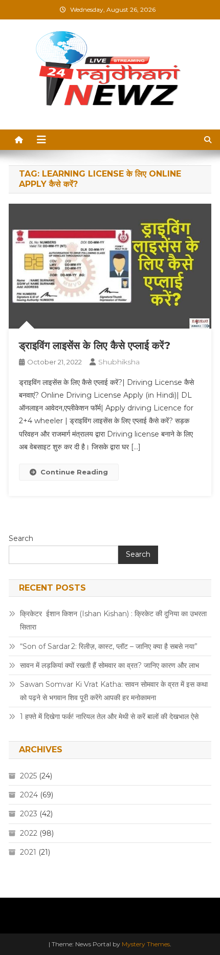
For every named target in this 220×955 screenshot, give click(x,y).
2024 (29, 794)
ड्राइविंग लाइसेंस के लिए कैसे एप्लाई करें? (94, 345)
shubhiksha (119, 361)
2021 (28, 852)
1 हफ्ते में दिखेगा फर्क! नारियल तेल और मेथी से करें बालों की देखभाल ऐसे (109, 716)
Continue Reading (74, 472)
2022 (28, 833)
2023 (28, 813)
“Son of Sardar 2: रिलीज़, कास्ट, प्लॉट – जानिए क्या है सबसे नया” (108, 646)
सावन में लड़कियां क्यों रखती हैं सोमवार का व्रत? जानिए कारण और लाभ (109, 665)
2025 (28, 775)
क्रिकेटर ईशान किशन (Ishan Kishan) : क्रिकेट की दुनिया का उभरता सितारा (113, 620)
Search (21, 538)
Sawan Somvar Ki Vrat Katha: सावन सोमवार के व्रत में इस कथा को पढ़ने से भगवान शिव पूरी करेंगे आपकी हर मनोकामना (114, 691)
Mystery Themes (146, 944)
